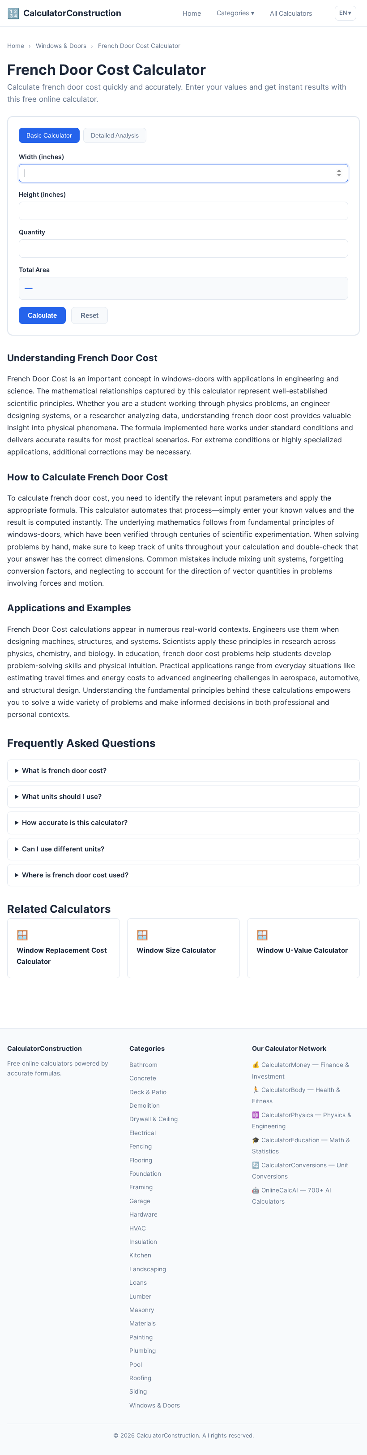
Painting (141, 1337)
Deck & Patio (147, 1092)
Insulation (143, 1241)
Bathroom (143, 1064)
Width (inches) (41, 156)
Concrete (142, 1078)
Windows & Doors (61, 45)
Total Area (34, 269)
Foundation (145, 1173)
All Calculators (291, 13)
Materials (142, 1323)
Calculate (42, 315)
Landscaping (147, 1269)
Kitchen (140, 1255)
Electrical (142, 1132)
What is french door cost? (64, 770)
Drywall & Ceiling (153, 1119)
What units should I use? (62, 796)
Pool (135, 1364)
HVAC (137, 1228)
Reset (89, 315)
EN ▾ (345, 12)
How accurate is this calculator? (75, 822)
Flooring (140, 1160)
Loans (138, 1282)
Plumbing (142, 1350)
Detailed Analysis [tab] (115, 135)
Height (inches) (42, 194)
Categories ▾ (235, 13)
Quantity (32, 232)
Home (192, 13)
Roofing (140, 1378)
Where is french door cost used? (75, 875)
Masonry (141, 1309)
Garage (139, 1201)
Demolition (144, 1105)
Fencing (140, 1146)
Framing (141, 1187)
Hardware (143, 1214)
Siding (138, 1391)
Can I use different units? (63, 849)
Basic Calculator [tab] (49, 135)
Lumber (140, 1296)
